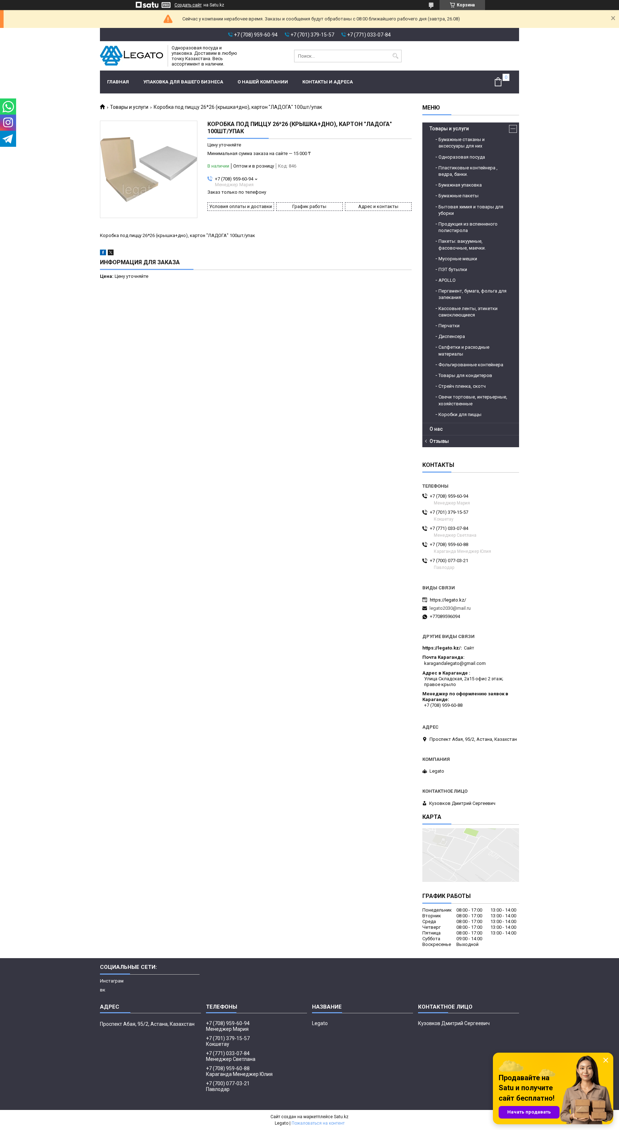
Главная (118, 81)
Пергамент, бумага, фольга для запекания (472, 294)
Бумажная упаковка (460, 185)
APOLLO (447, 280)
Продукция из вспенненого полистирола (468, 227)
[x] (111, 253)
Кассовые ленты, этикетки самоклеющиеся (468, 312)
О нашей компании (262, 81)
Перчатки (449, 325)
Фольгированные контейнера (470, 364)
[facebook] (103, 253)
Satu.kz (341, 1116)
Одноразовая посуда (461, 157)
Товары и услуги (129, 107)
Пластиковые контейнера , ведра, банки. (468, 171)
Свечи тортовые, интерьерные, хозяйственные (472, 400)
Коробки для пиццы (459, 414)
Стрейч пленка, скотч (462, 386)
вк (102, 990)
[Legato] (131, 56)
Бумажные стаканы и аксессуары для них (461, 143)
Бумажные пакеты (458, 195)
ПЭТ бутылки (452, 269)
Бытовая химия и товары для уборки (470, 210)
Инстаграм (112, 981)
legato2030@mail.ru (450, 608)
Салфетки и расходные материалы (463, 350)
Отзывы (439, 441)
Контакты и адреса (327, 81)
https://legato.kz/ (448, 600)
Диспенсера (451, 336)
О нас (436, 429)
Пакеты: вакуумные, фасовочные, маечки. (462, 244)
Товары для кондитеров (465, 375)
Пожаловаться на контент (318, 1123)
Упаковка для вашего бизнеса (183, 81)
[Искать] (395, 56)
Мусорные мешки (457, 258)
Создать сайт (188, 5)
